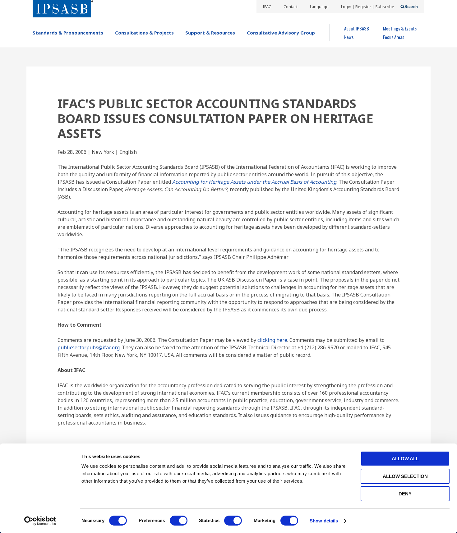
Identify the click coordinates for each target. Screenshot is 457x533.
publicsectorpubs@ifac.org (89, 347)
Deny (405, 493)
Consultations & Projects (144, 33)
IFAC (267, 6)
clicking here (272, 340)
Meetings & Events (400, 28)
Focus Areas (393, 37)
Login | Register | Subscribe (367, 6)
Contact (291, 6)
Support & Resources (210, 33)
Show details (324, 520)
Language (319, 6)
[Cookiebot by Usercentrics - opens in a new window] (40, 521)
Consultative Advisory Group (281, 33)
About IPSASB (356, 28)
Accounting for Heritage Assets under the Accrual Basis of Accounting (254, 181)
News (348, 37)
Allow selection (405, 476)
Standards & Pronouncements (68, 33)
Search (411, 6)
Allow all (405, 458)
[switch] (178, 521)
